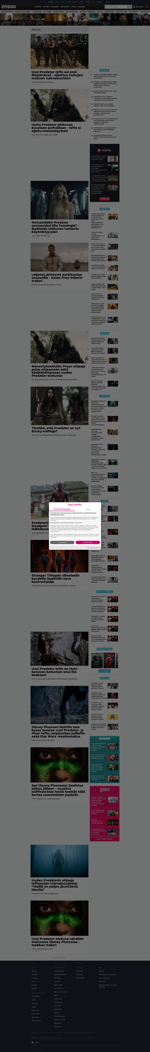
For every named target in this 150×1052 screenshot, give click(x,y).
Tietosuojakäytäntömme (93, 547)
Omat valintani (62, 542)
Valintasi (88, 509)
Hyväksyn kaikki (88, 542)
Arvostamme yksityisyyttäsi (62, 509)
